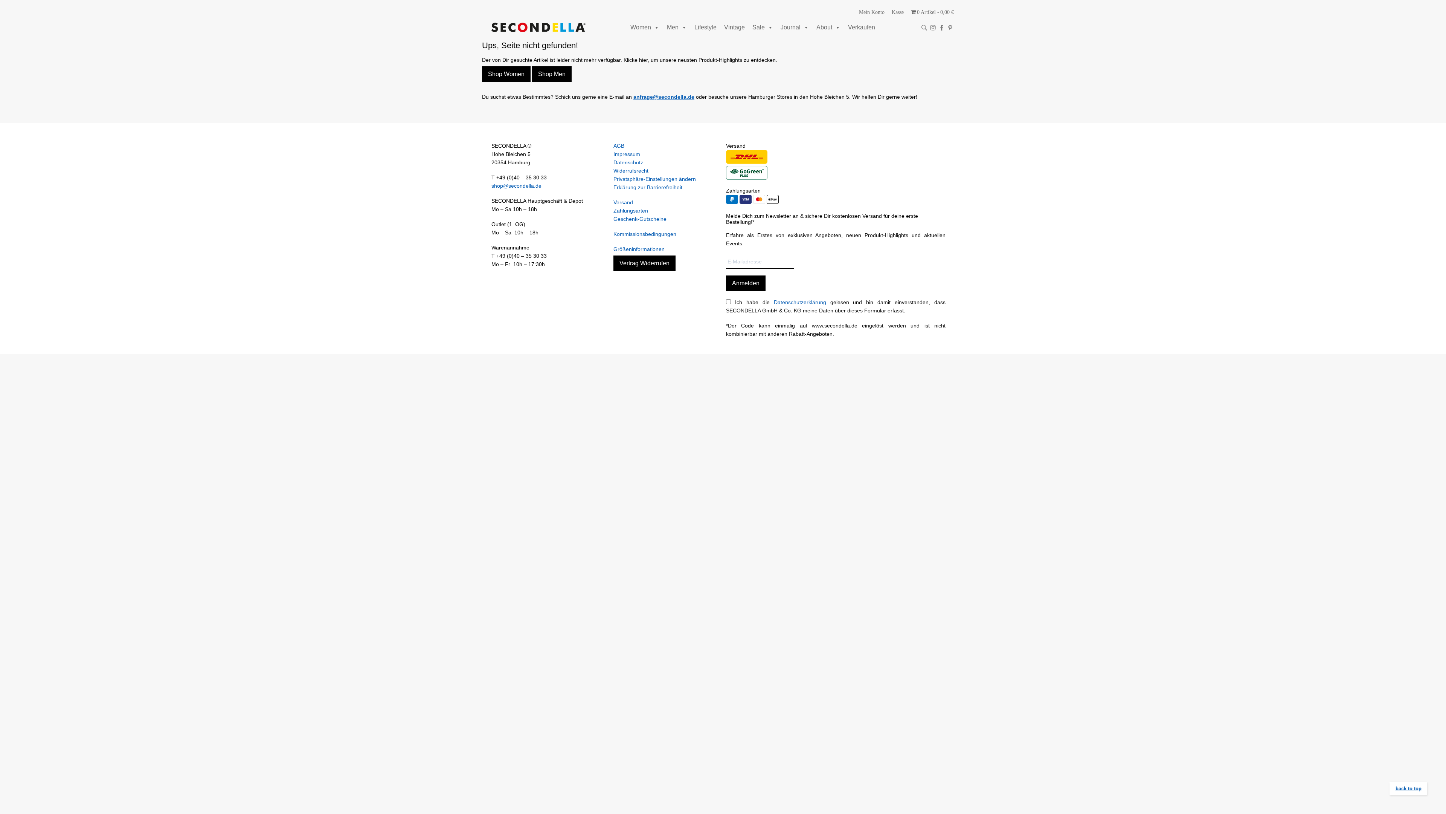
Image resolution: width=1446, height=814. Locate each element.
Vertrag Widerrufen (644, 263)
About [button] (824, 27)
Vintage (734, 27)
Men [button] (673, 27)
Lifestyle (705, 27)
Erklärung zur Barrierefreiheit (647, 187)
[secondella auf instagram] (933, 28)
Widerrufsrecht (630, 171)
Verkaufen (861, 27)
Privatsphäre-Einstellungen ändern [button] (654, 179)
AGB (618, 146)
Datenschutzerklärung (800, 302)
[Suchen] (924, 28)
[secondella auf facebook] (941, 28)
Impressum (626, 154)
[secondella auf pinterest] (950, 28)
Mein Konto (872, 12)
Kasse (898, 12)
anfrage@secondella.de (663, 97)
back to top (1409, 788)
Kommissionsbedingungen (644, 234)
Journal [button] (791, 27)
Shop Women (506, 74)
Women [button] (640, 27)
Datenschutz (628, 162)
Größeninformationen (639, 249)
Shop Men (552, 74)
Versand (623, 202)
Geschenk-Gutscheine (640, 219)
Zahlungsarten (630, 211)
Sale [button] (758, 27)
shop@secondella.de (516, 186)
